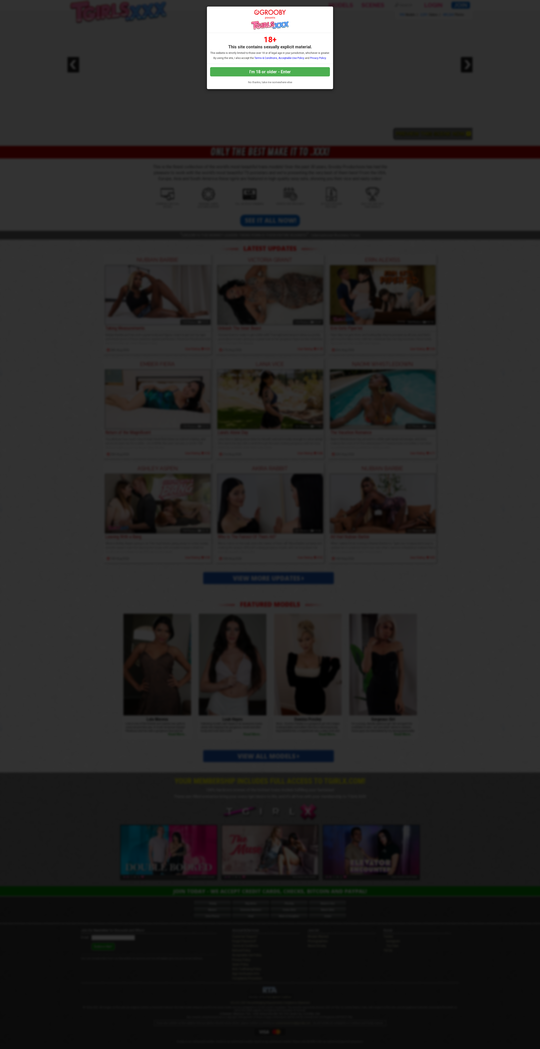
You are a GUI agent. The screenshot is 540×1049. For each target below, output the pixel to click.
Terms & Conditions (265, 58)
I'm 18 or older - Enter (270, 71)
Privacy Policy (318, 58)
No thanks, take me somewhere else (270, 82)
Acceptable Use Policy (291, 58)
